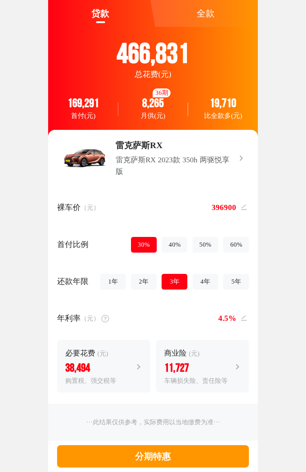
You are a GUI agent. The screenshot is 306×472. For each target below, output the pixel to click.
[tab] (100, 13)
